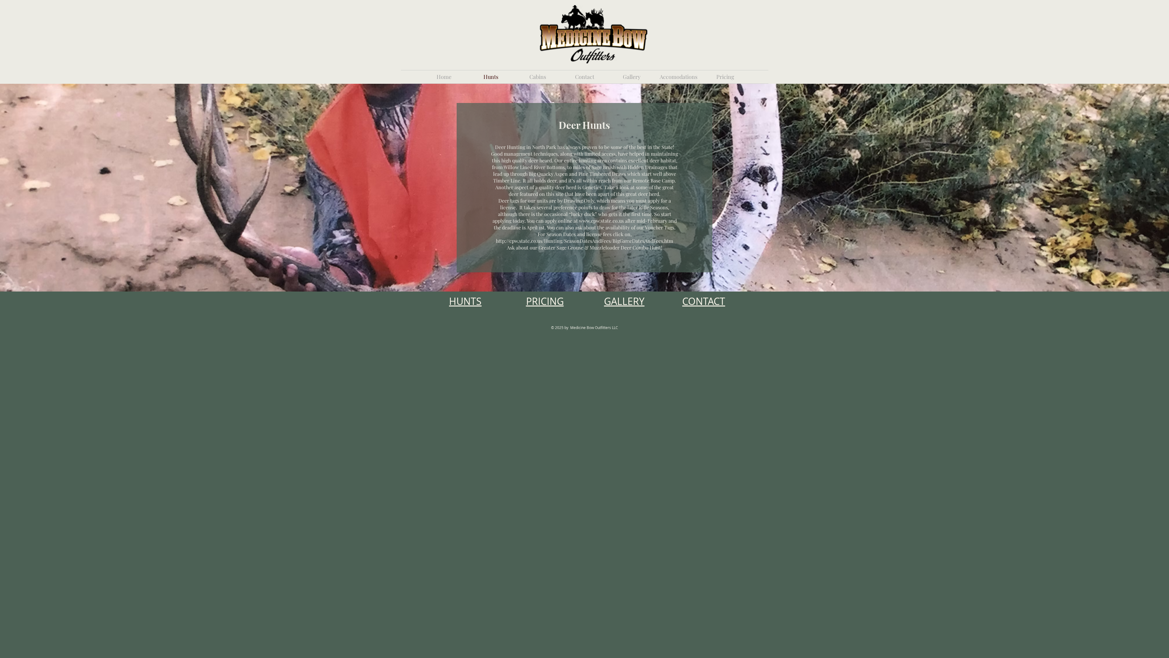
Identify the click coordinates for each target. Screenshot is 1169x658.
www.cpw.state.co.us (601, 221)
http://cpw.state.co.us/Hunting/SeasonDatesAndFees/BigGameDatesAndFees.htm (584, 241)
